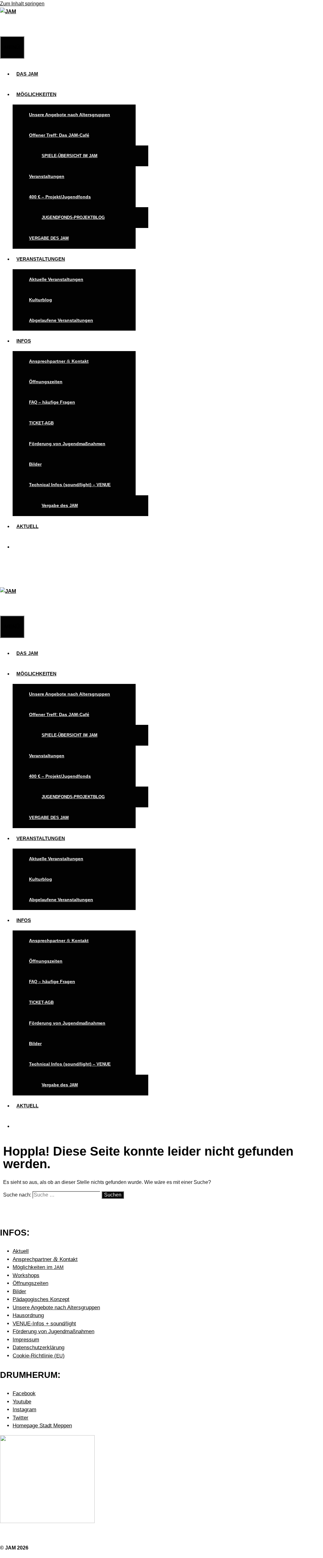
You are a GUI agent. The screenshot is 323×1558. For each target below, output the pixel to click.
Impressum (26, 1340)
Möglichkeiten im (38, 1267)
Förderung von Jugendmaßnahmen (67, 443)
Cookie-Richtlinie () (39, 1356)
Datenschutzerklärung (38, 1347)
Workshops (26, 1275)
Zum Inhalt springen (22, 3)
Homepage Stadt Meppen (42, 1426)
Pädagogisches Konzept (41, 1299)
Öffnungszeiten (45, 381)
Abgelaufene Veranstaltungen (61, 320)
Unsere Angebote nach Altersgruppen (69, 114)
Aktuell (21, 1251)
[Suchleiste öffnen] (4, 26)
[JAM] (8, 11)
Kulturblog (40, 299)
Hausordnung (28, 1315)
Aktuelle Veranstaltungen (56, 279)
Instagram (24, 1410)
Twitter (20, 1418)
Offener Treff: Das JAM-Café (59, 135)
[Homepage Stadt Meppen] (47, 1521)
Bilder (35, 464)
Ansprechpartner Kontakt (59, 361)
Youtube (22, 1402)
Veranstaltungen (46, 176)
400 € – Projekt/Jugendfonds (60, 196)
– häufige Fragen (52, 402)
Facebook (24, 1393)
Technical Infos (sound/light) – (70, 484)
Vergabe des (60, 505)
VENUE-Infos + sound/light (44, 1324)
